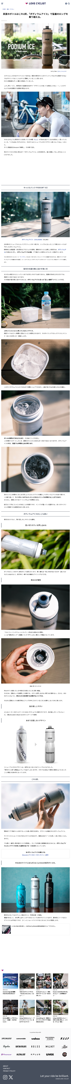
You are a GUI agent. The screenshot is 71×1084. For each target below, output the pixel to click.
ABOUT (5, 1066)
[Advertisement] (35, 170)
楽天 (47, 855)
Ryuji (36, 139)
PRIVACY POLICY (9, 1071)
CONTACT (6, 1068)
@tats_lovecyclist (62, 71)
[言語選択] (66, 3)
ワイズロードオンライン (36, 855)
